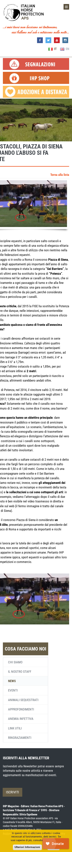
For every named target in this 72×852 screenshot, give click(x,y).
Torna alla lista (59, 175)
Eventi (13, 690)
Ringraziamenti (19, 738)
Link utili (15, 728)
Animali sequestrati (23, 700)
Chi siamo (15, 662)
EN (67, 49)
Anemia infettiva (20, 719)
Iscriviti (12, 792)
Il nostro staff (19, 671)
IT (55, 49)
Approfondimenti (21, 709)
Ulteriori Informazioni (27, 847)
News (12, 681)
